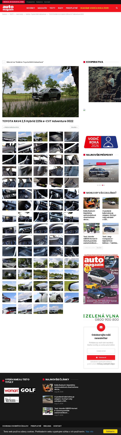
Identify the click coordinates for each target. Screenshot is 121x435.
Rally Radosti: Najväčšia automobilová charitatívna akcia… (66, 387)
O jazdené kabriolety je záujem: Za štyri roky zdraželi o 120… (64, 399)
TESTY (52, 8)
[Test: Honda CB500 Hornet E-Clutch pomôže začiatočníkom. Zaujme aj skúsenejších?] (48, 411)
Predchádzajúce (11, 127)
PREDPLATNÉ (72, 8)
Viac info (89, 431)
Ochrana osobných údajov (15, 426)
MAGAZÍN (42, 8)
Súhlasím (110, 431)
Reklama (39, 2)
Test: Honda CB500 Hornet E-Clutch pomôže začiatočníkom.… (65, 410)
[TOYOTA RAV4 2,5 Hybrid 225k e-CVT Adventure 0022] (9, 136)
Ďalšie (74, 127)
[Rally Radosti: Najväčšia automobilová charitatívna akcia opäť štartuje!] (48, 388)
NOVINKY (30, 8)
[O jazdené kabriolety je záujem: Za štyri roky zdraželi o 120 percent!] (48, 399)
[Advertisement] (60, 33)
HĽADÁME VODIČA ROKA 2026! (94, 8)
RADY (60, 8)
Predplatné (31, 2)
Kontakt (47, 2)
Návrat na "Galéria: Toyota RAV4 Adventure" (24, 62)
